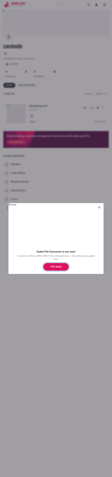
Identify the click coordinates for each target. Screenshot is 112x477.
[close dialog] (99, 207)
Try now (56, 266)
